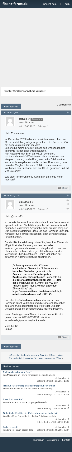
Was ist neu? (50, 3)
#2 (68, 195)
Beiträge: (42, 126)
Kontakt (66, 440)
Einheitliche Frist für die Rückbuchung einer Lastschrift (30, 413)
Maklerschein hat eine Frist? (17, 372)
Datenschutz (53, 440)
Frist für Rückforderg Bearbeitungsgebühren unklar (29, 386)
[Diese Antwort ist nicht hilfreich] (68, 209)
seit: (21, 126)
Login (67, 3)
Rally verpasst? (10, 427)
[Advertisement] (36, 48)
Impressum (38, 440)
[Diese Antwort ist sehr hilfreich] (68, 200)
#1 (68, 112)
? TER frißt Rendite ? (13, 399)
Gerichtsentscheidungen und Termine (29, 355)
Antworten (11, 106)
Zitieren (65, 188)
